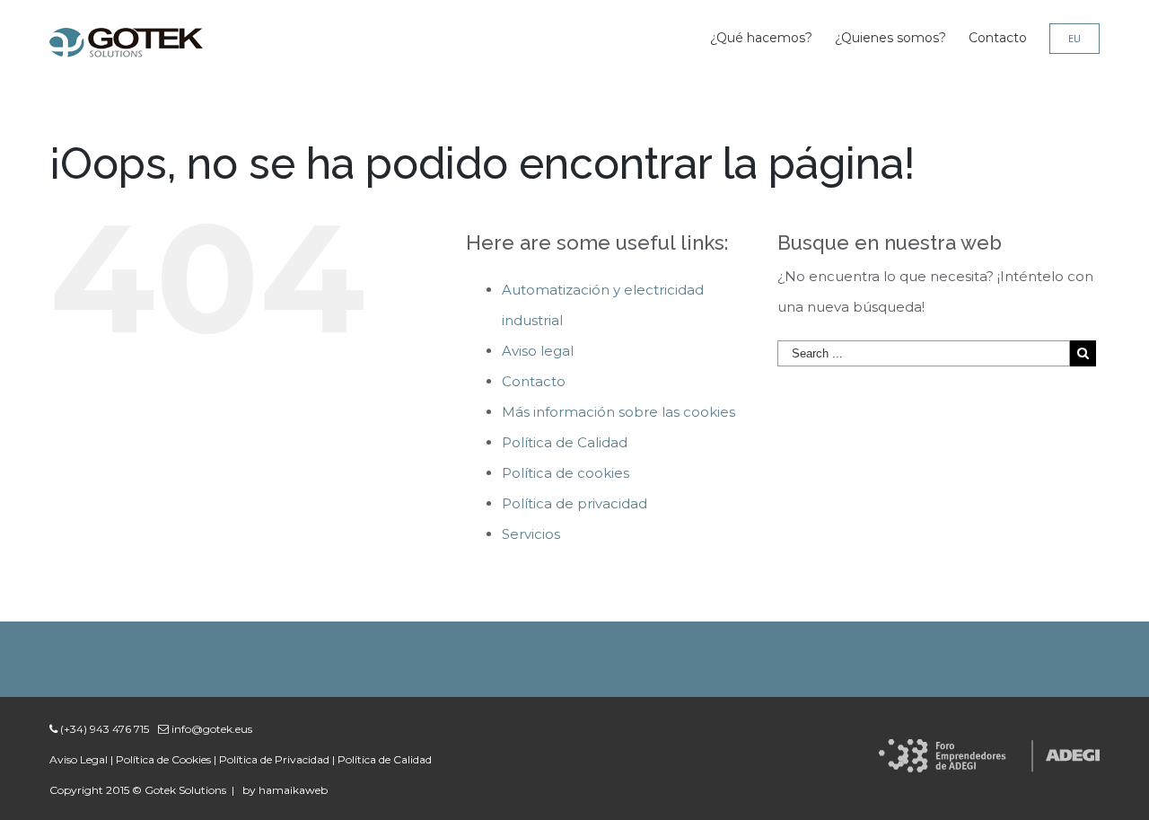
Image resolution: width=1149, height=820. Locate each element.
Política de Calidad (564, 442)
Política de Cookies (163, 759)
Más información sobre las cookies (618, 411)
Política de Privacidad (274, 759)
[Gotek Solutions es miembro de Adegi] (989, 754)
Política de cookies (565, 472)
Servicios (531, 533)
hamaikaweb (293, 790)
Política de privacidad (574, 503)
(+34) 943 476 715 (103, 729)
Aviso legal (538, 350)
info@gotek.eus (210, 729)
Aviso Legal (78, 759)
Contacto (534, 381)
